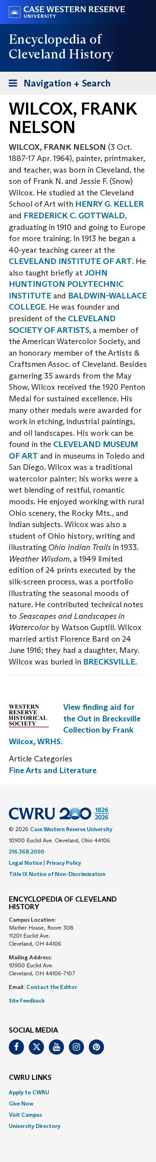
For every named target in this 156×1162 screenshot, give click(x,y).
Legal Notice (25, 862)
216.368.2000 (26, 851)
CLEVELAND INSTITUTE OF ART (70, 261)
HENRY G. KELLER (109, 204)
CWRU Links (30, 1078)
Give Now (21, 1103)
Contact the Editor (51, 987)
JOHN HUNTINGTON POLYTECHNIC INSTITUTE (66, 284)
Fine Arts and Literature (52, 770)
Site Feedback (27, 1000)
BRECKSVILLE (109, 662)
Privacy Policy (63, 862)
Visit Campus (25, 1114)
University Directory (34, 1126)
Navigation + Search (57, 86)
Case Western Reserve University (71, 829)
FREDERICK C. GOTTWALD (74, 215)
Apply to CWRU (29, 1092)
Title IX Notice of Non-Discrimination (57, 874)
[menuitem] (78, 1092)
